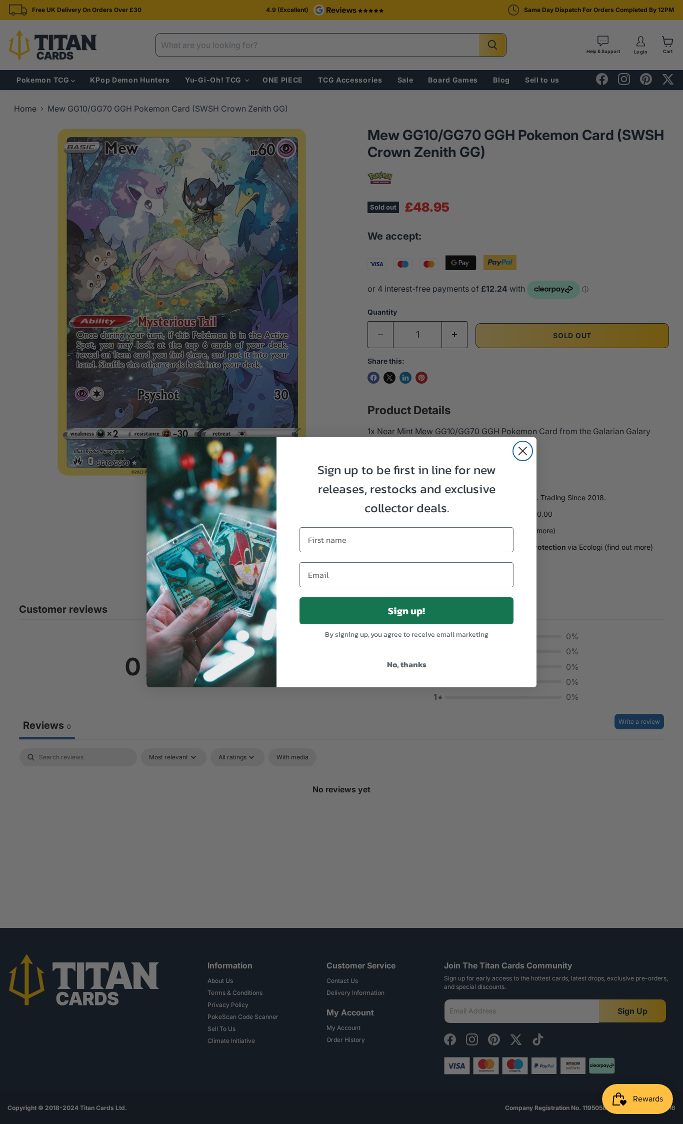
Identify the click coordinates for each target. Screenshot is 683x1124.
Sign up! (406, 610)
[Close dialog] (522, 451)
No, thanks (406, 664)
